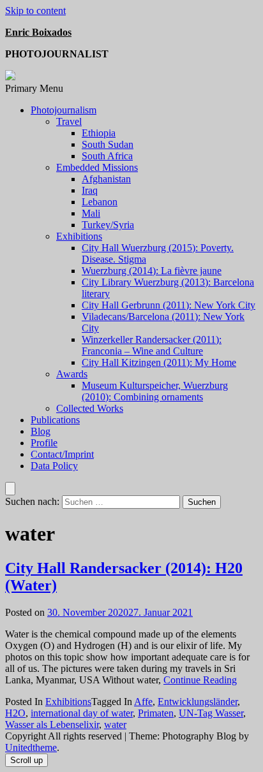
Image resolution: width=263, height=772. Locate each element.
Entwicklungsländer (197, 701)
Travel (69, 121)
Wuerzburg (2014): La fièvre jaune (152, 270)
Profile (44, 442)
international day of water (82, 713)
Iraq (90, 190)
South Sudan (107, 144)
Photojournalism (63, 110)
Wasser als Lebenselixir (52, 724)
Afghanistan (106, 178)
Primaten (156, 713)
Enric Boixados (38, 32)
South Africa (107, 155)
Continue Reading (200, 679)
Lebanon (99, 201)
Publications (55, 419)
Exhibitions (79, 236)
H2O (15, 713)
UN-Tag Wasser (211, 713)
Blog (40, 431)
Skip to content (35, 10)
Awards (71, 373)
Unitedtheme (31, 747)
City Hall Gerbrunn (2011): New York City (168, 305)
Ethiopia (99, 132)
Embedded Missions (97, 167)
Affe (143, 701)
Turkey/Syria (108, 224)
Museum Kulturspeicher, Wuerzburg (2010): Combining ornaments (155, 391)
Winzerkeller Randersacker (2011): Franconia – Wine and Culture (152, 345)
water (115, 724)
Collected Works (89, 408)
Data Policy (54, 465)
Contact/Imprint (62, 454)
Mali (91, 213)
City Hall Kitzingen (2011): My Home (159, 362)
